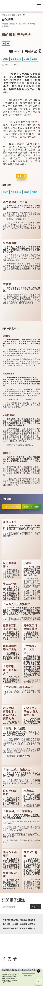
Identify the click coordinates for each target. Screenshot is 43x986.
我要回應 (21, 176)
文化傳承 (5, 24)
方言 (27, 59)
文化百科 (22, 24)
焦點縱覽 (23, 924)
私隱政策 (7, 980)
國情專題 (6, 928)
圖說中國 (13, 24)
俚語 (35, 59)
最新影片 (23, 928)
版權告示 (16, 970)
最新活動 (31, 928)
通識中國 (31, 920)
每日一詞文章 (9, 328)
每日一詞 (21, 15)
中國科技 (6, 920)
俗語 (6, 59)
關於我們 (6, 970)
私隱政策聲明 (27, 970)
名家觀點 (31, 924)
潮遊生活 (23, 920)
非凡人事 (6, 924)
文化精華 (11, 15)
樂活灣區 (15, 920)
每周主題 (15, 928)
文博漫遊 (5, 26)
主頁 (3, 15)
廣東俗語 (16, 59)
